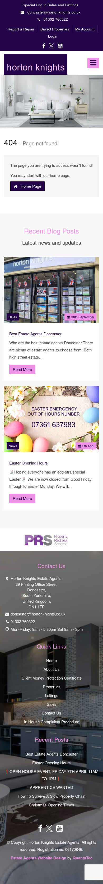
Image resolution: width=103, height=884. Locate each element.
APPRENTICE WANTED (51, 787)
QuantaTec (82, 858)
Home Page (29, 186)
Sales (13, 317)
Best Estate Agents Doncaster (35, 333)
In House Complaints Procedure (51, 721)
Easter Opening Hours (28, 463)
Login (52, 36)
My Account (85, 29)
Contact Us (51, 713)
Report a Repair (21, 29)
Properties (51, 686)
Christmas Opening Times (51, 804)
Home (51, 660)
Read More (22, 369)
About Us (52, 669)
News (13, 446)
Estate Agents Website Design (38, 858)
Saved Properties (54, 29)
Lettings (51, 695)
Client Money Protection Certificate (52, 678)
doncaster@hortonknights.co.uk (53, 12)
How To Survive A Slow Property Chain (51, 796)
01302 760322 (54, 19)
